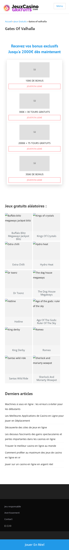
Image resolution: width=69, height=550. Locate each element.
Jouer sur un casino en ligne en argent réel (29, 464)
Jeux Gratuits (20, 21)
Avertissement (12, 513)
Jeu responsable (12, 506)
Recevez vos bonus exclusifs (34, 46)
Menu (59, 6)
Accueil (8, 21)
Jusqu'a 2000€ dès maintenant (34, 51)
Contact (8, 519)
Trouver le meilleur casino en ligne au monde (30, 445)
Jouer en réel (34, 545)
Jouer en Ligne (34, 86)
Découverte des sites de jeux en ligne (26, 427)
